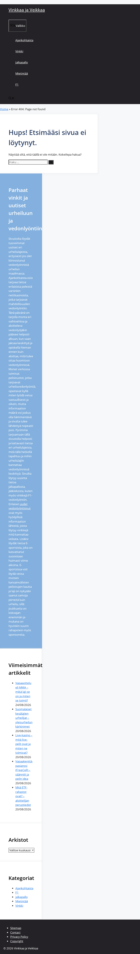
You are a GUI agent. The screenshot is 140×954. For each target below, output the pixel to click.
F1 (17, 84)
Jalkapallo (21, 62)
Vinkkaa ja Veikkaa (27, 10)
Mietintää (21, 73)
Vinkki (19, 51)
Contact (15, 932)
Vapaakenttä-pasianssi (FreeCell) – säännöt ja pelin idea (24, 770)
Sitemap (15, 928)
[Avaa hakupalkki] (11, 98)
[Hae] (51, 162)
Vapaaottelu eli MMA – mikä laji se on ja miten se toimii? (23, 691)
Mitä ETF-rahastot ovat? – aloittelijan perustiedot (23, 796)
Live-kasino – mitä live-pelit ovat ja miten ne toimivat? (23, 744)
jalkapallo (21, 897)
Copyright (16, 941)
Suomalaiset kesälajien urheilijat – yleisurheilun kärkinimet (23, 717)
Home (4, 109)
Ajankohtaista (24, 40)
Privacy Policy (19, 937)
